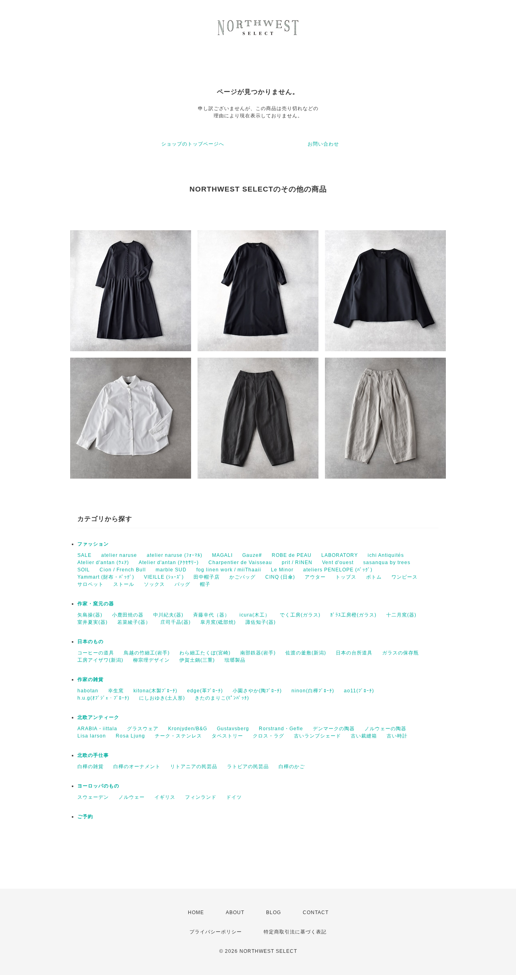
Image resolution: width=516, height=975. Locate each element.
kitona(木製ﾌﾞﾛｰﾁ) (155, 691)
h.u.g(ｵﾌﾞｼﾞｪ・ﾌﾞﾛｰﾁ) (103, 698)
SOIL (83, 570)
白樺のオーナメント (136, 766)
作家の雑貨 (90, 679)
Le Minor (282, 570)
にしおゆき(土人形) (162, 698)
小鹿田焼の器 (128, 615)
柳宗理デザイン (151, 660)
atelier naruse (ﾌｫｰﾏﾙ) (174, 555)
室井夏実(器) (92, 622)
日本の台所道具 (354, 653)
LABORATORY (339, 555)
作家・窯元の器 (95, 603)
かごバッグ (242, 577)
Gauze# (252, 555)
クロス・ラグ (268, 736)
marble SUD (171, 570)
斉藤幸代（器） (211, 615)
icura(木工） (254, 615)
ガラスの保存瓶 (400, 653)
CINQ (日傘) (280, 577)
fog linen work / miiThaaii (228, 570)
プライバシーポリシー (215, 932)
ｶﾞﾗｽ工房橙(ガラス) (353, 615)
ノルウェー (132, 797)
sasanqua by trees (386, 562)
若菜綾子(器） (134, 622)
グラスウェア (142, 728)
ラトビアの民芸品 (248, 766)
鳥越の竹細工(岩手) (147, 653)
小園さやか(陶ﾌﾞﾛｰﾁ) (257, 691)
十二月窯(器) (401, 615)
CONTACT (316, 912)
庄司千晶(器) (175, 622)
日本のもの (90, 641)
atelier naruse (119, 555)
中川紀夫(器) (168, 615)
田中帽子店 (207, 577)
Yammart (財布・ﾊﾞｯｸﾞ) (105, 577)
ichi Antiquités (386, 555)
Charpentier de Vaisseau (240, 562)
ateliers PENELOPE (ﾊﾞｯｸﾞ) (337, 570)
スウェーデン (93, 797)
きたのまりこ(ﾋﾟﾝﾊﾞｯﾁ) (222, 698)
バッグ (182, 584)
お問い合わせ (323, 144)
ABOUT (235, 912)
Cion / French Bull (123, 570)
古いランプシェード (317, 736)
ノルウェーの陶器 (385, 728)
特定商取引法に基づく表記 (295, 932)
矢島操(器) (89, 615)
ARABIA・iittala (97, 728)
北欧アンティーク (98, 717)
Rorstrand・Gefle (281, 728)
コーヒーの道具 (95, 653)
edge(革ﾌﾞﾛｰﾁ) (205, 691)
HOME (196, 912)
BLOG (273, 912)
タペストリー (227, 736)
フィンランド (200, 797)
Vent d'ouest (338, 562)
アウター (315, 577)
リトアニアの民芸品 (193, 766)
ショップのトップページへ (192, 144)
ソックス (154, 584)
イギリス (164, 797)
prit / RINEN (297, 562)
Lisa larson (91, 736)
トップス (345, 577)
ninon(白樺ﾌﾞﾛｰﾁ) (312, 691)
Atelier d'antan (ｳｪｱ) (103, 562)
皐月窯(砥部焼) (218, 622)
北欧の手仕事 (93, 755)
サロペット (90, 584)
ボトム (374, 577)
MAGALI (222, 555)
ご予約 (85, 816)
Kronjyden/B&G (187, 728)
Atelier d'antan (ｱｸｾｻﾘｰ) (169, 562)
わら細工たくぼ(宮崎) (205, 653)
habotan (87, 691)
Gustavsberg (233, 728)
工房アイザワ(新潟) (100, 660)
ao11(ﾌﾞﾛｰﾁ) (359, 691)
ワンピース (404, 577)
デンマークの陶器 (334, 728)
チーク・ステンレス (178, 736)
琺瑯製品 (235, 660)
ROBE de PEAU (292, 555)
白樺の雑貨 (90, 766)
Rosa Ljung (130, 736)
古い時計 (397, 736)
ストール (123, 584)
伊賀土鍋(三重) (197, 660)
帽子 (205, 584)
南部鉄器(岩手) (258, 653)
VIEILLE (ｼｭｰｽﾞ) (164, 577)
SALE (84, 555)
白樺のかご (292, 766)
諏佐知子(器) (261, 622)
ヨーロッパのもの (98, 786)
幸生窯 (116, 691)
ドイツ (234, 797)
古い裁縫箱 (364, 736)
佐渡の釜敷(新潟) (305, 653)
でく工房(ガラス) (300, 615)
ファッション (93, 544)
